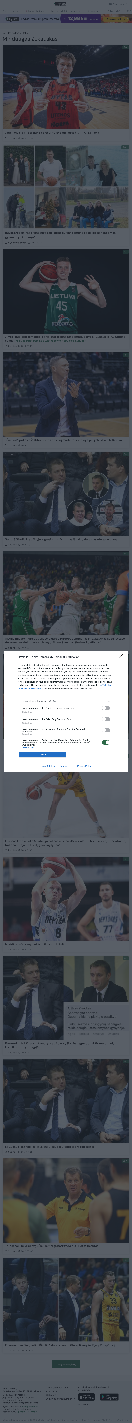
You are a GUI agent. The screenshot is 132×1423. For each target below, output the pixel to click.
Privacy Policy (84, 766)
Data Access (66, 766)
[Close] (122, 657)
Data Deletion (48, 766)
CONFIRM (43, 754)
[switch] (106, 708)
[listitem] (66, 701)
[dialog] (66, 711)
